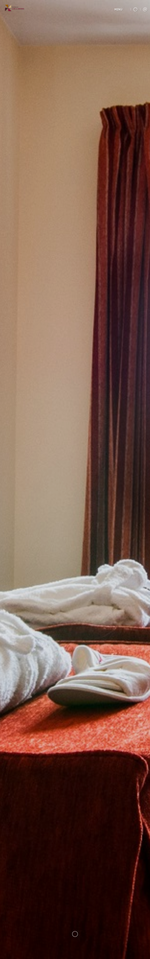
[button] (121, 9)
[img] (75, 479)
